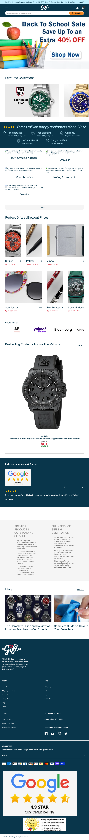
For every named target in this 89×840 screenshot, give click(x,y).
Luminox (44, 436)
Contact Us (5, 695)
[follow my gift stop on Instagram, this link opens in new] (59, 735)
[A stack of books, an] (44, 44)
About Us (5, 687)
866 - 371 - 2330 (57, 719)
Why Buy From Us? (8, 691)
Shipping (47, 687)
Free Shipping (44, 132)
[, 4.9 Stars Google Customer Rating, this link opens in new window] (40, 793)
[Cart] (82, 8)
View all (80, 589)
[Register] (83, 755)
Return (46, 691)
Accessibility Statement (9, 727)
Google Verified (59, 140)
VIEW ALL (80, 345)
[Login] (77, 8)
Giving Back (6, 699)
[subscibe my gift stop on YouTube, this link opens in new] (52, 735)
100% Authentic (30, 140)
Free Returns (15, 132)
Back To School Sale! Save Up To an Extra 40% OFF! (24, 2)
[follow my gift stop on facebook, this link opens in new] (46, 735)
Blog (3, 703)
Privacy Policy (6, 719)
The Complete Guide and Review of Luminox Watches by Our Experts (27, 627)
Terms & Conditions (8, 723)
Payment (47, 695)
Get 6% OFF (21, 750)
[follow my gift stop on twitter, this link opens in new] (65, 735)
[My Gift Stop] (11, 645)
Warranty (70, 132)
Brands (4, 707)
